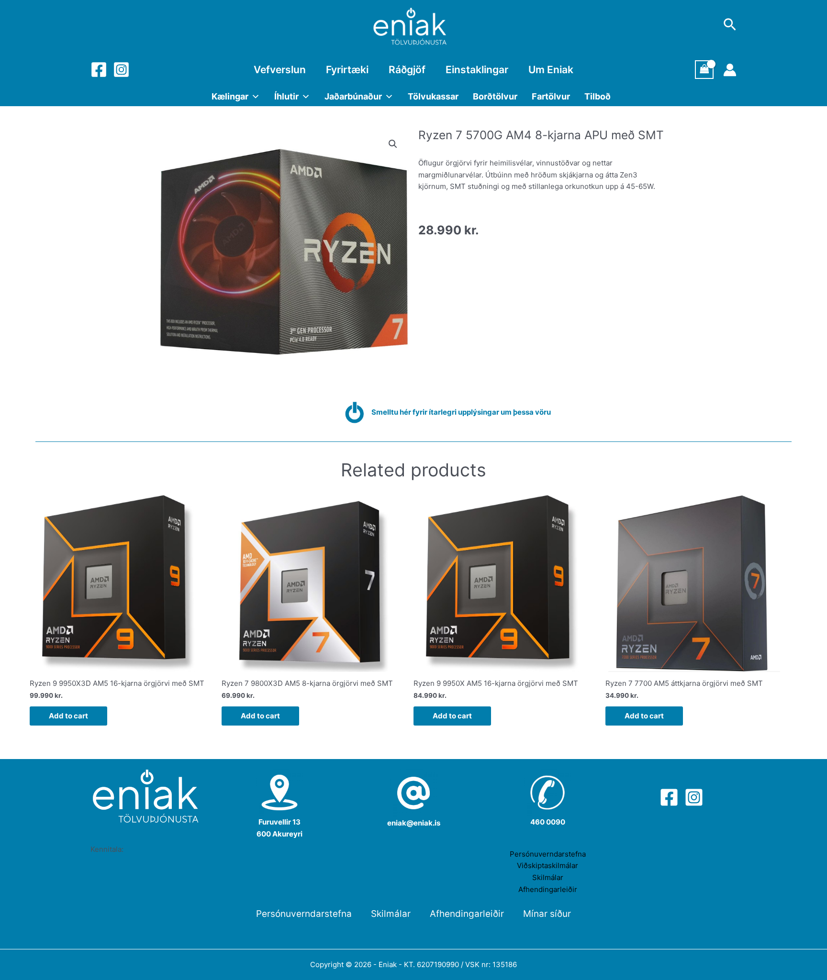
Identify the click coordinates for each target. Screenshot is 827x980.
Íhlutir (286, 96)
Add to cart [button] (68, 715)
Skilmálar (547, 877)
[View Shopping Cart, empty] (704, 69)
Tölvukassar (433, 96)
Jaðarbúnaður (353, 96)
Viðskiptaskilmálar (547, 865)
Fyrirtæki (347, 70)
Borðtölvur (495, 96)
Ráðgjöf (407, 70)
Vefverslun (280, 70)
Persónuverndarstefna (548, 854)
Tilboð (597, 96)
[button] (393, 144)
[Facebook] (98, 69)
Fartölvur (551, 96)
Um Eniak (550, 70)
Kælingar (230, 96)
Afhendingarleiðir (547, 889)
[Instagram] (121, 69)
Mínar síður (547, 913)
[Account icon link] (730, 70)
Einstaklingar (477, 70)
